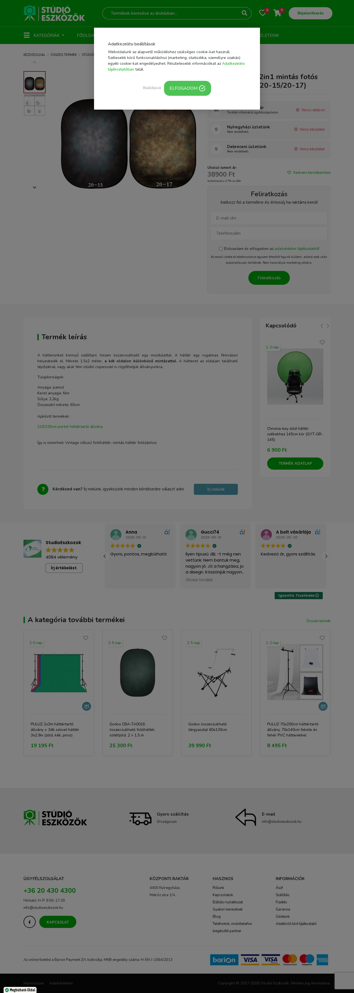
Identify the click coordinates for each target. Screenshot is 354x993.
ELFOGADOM (183, 88)
